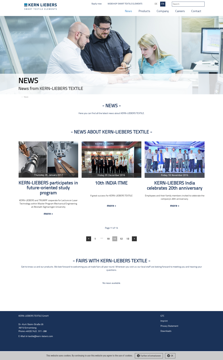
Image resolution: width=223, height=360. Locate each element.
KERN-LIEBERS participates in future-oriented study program (48, 188)
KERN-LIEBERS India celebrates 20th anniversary (174, 186)
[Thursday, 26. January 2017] (48, 159)
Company (163, 11)
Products (144, 11)
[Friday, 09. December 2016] (112, 159)
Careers (180, 11)
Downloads (165, 331)
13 (128, 238)
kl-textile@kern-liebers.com (39, 336)
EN (162, 4)
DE (156, 4)
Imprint (164, 321)
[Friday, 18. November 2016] (175, 159)
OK (172, 355)
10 (108, 238)
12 (121, 238)
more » (48, 213)
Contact (196, 11)
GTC (162, 316)
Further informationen (151, 355)
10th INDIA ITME (111, 183)
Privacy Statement (169, 326)
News (128, 11)
